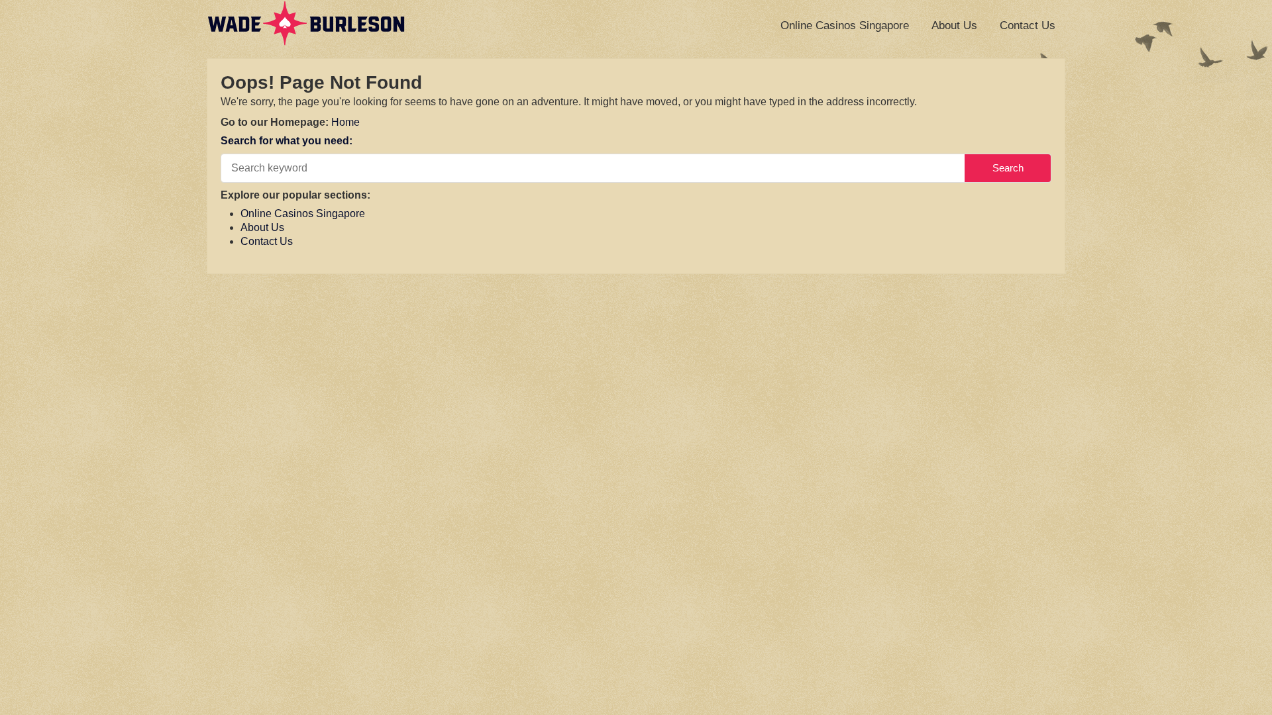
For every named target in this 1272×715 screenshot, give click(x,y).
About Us (954, 25)
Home (345, 122)
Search (1008, 167)
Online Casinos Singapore (844, 25)
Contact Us (1027, 25)
